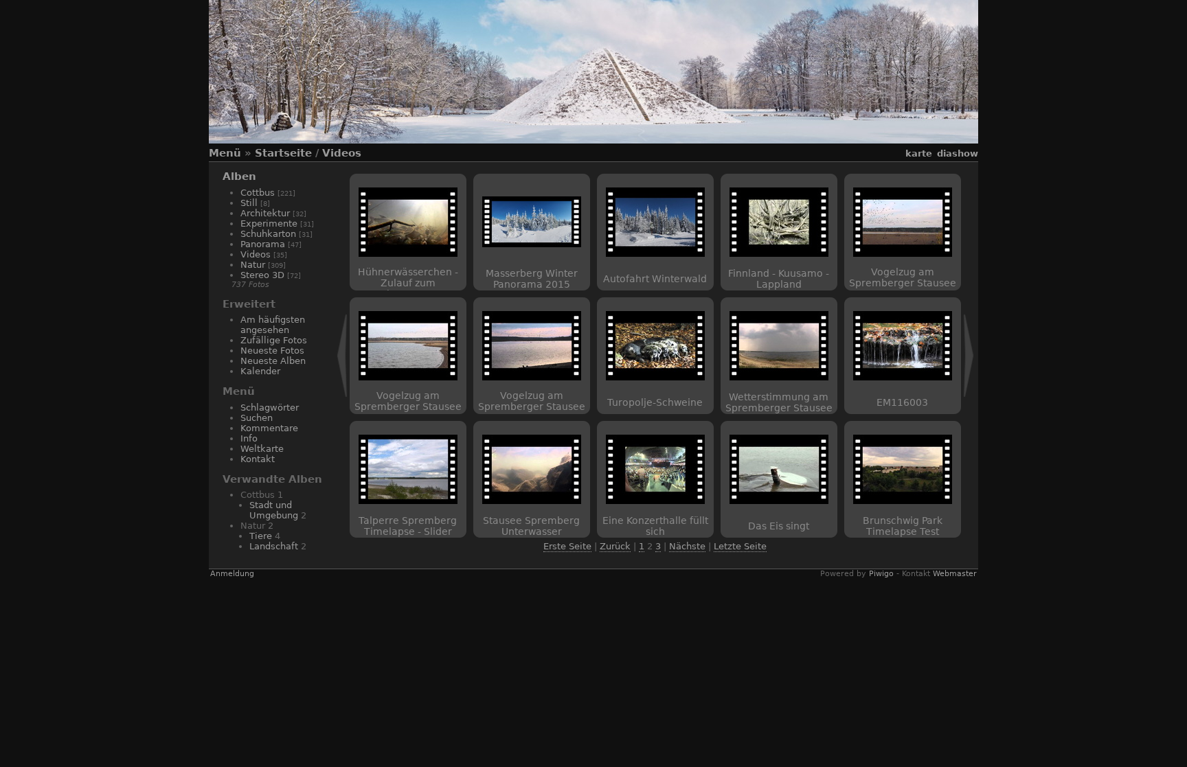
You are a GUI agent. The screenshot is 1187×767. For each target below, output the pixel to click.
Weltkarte (262, 449)
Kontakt (257, 459)
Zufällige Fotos (273, 340)
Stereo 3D (262, 275)
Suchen (256, 418)
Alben (239, 176)
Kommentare (269, 428)
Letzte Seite (740, 546)
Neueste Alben (273, 361)
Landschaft (273, 546)
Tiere (260, 536)
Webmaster (955, 573)
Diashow (957, 153)
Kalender (260, 371)
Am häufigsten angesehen (272, 324)
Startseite (283, 153)
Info (249, 438)
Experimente (268, 223)
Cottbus (257, 192)
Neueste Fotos (272, 350)
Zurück (615, 546)
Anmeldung (232, 573)
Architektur (265, 213)
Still (249, 203)
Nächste (687, 546)
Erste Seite (567, 546)
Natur (252, 265)
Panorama (262, 244)
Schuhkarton (268, 234)
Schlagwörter (269, 407)
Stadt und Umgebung (273, 510)
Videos (341, 153)
